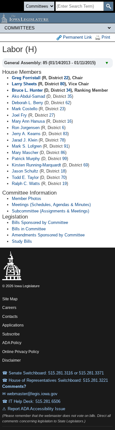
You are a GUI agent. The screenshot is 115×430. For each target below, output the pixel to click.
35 (69, 96)
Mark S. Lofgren (27, 146)
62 (67, 102)
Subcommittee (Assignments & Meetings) (50, 211)
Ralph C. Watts (26, 183)
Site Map (10, 299)
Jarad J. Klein (24, 140)
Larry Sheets (24, 83)
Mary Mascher (25, 152)
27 (51, 115)
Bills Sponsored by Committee (40, 222)
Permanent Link (77, 37)
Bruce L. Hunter (27, 90)
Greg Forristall (26, 77)
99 (64, 158)
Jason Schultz (25, 171)
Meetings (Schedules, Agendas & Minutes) (51, 204)
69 (85, 165)
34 (68, 90)
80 (62, 83)
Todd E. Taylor (25, 177)
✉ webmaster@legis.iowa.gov (29, 393)
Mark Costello (24, 108)
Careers (9, 307)
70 (63, 177)
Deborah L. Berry (27, 102)
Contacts (10, 316)
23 (62, 108)
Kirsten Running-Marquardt (36, 165)
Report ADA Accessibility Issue (36, 408)
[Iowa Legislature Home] (57, 18)
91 (66, 146)
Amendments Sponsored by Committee (48, 235)
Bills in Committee (29, 229)
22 (66, 77)
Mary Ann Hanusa (28, 121)
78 (62, 140)
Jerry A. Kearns (26, 133)
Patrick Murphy (26, 158)
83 (65, 133)
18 (63, 171)
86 (63, 152)
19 (64, 183)
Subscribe (11, 334)
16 (69, 121)
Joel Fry (19, 115)
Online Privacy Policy (20, 351)
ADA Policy (11, 343)
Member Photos (26, 198)
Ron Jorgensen (26, 127)
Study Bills (22, 241)
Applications (13, 325)
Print (105, 37)
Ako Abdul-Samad (28, 96)
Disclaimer (11, 360)
